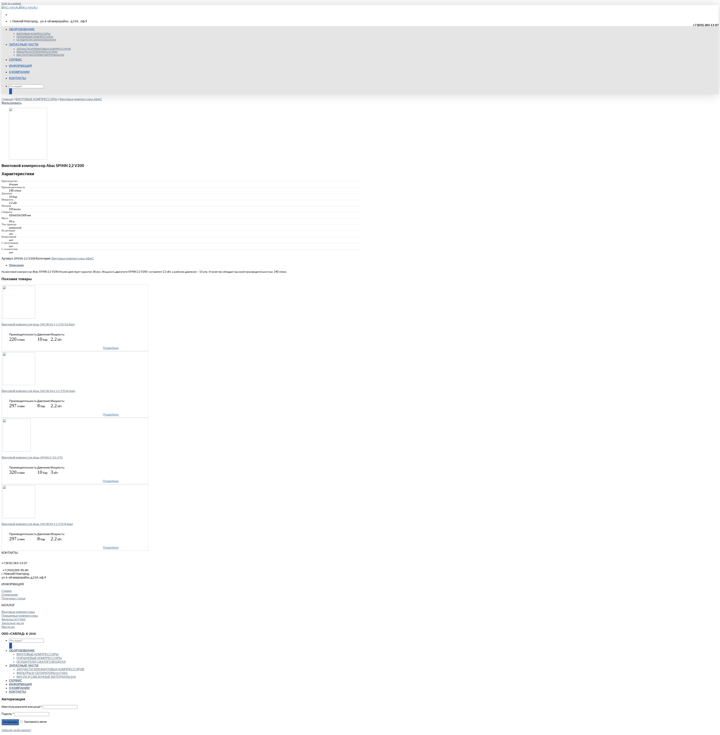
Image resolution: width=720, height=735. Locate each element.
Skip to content (11, 3)
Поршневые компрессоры (20, 615)
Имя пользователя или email (22, 706)
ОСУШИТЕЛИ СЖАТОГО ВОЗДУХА (36, 39)
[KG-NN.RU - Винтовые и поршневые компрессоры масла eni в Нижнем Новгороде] (20, 7)
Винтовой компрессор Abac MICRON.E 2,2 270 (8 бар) (38, 391)
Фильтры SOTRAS (14, 619)
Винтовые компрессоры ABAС (81, 99)
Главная (7, 99)
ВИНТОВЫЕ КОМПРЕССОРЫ (33, 33)
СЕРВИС (15, 59)
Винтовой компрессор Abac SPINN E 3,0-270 (32, 457)
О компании (10, 594)
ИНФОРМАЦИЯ (20, 65)
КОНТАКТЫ (17, 78)
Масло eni (8, 627)
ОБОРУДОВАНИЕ (22, 29)
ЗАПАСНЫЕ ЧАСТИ (23, 44)
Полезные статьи (13, 598)
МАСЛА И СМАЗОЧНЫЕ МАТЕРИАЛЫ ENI (40, 54)
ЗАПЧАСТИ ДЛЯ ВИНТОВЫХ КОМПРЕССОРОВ (43, 48)
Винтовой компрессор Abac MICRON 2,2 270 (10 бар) (38, 324)
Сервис (7, 591)
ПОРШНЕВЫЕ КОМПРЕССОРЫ (34, 36)
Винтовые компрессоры (18, 612)
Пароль (8, 714)
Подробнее (111, 348)
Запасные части (13, 623)
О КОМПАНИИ (19, 72)
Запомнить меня (35, 721)
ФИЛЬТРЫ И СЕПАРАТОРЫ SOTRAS (36, 51)
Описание (16, 265)
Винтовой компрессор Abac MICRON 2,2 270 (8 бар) (37, 524)
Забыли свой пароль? (16, 730)
